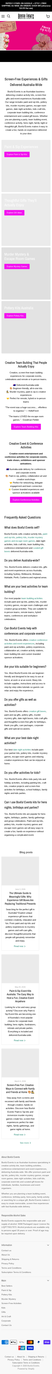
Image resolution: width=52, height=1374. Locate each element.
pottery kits (21, 537)
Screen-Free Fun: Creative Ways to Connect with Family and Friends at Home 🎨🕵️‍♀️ (20, 1088)
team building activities (32, 598)
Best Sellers (6, 1286)
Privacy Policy (7, 1263)
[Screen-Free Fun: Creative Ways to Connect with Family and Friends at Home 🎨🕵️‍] (20, 1063)
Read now (19, 946)
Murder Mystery (8, 1299)
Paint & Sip (6, 1290)
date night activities (22, 749)
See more (24, 1143)
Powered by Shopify (26, 1369)
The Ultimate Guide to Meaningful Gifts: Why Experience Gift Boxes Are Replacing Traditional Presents (20, 898)
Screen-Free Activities (11, 1303)
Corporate (6, 1321)
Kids (3, 1308)
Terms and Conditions (11, 1268)
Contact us (6, 1250)
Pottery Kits (6, 1294)
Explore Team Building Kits (26, 427)
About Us (5, 1255)
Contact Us (6, 1325)
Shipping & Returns (10, 1259)
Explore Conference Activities (26, 500)
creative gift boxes (37, 711)
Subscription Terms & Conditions (16, 1272)
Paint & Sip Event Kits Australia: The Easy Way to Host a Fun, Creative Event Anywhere (20, 996)
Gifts (3, 1312)
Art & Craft (6, 1316)
